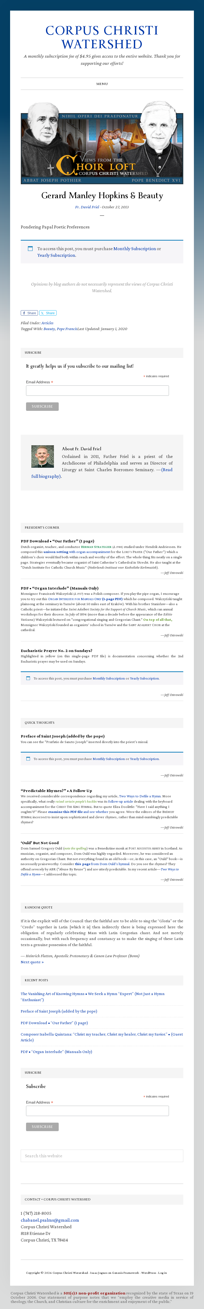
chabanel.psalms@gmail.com (50, 1220)
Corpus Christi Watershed (102, 37)
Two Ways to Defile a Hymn (140, 796)
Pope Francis (67, 328)
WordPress (148, 1273)
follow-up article (120, 801)
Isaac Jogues (98, 1273)
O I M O (85, 599)
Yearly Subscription (56, 255)
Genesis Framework (125, 1273)
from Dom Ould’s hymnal (102, 864)
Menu (102, 84)
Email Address (39, 382)
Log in (162, 1273)
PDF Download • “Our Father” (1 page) (54, 1022)
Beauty (49, 328)
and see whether (78, 811)
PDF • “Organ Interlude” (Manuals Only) (56, 1051)
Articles (47, 323)
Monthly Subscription (134, 248)
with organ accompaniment (77, 552)
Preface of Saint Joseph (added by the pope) (59, 1011)
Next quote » (32, 962)
